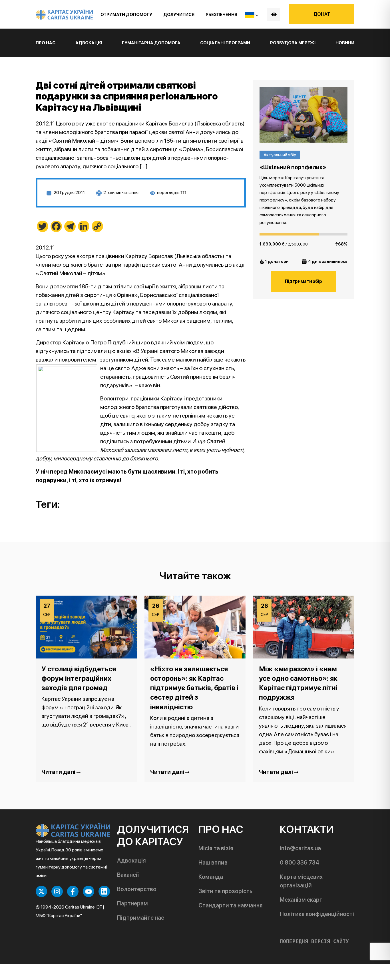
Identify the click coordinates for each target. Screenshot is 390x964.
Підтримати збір (303, 281)
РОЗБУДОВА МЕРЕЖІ (292, 42)
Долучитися (178, 14)
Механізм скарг (301, 899)
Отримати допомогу (126, 14)
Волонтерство (136, 889)
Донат (321, 14)
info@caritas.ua (300, 848)
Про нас (45, 42)
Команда (210, 876)
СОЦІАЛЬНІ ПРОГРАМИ (225, 42)
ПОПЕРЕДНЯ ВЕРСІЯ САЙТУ (314, 941)
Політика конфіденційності (317, 914)
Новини (344, 42)
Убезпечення (221, 14)
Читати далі (59, 772)
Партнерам (132, 903)
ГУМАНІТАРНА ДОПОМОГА (151, 42)
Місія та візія (215, 848)
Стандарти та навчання (230, 905)
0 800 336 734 (299, 862)
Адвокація (131, 860)
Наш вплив (213, 862)
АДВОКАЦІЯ (88, 42)
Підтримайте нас (140, 917)
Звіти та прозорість (225, 891)
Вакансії (128, 874)
